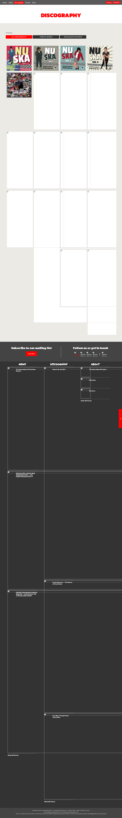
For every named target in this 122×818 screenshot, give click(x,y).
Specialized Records (73, 37)
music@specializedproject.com (53, 812)
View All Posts (13, 755)
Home (5, 3)
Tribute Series (46, 37)
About (11, 3)
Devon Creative (71, 814)
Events (27, 3)
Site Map (45, 814)
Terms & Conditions (21, 814)
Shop (34, 3)
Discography (18, 3)
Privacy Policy (30, 814)
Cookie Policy (38, 814)
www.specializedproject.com (70, 812)
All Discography (19, 37)
